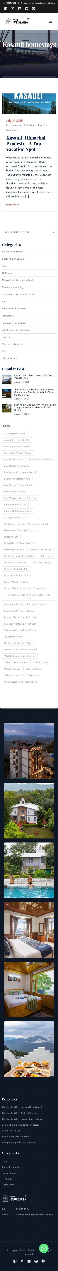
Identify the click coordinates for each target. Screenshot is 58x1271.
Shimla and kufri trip (12, 344)
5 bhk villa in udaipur (12, 251)
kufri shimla (8, 315)
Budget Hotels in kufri (15, 504)
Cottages (7, 273)
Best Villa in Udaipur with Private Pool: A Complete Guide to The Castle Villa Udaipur (35, 407)
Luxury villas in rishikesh (16, 581)
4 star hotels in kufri (14, 433)
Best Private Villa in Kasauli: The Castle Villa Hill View (34, 377)
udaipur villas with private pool (20, 649)
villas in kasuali (9, 358)
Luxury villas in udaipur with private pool (25, 588)
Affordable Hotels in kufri (17, 440)
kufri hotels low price (15, 562)
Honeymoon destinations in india (18, 294)
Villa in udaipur (42, 662)
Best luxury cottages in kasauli (20, 472)
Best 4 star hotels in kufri (17, 446)
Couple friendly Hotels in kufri (17, 280)
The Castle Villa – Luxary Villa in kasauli (22, 1107)
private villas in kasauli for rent (20, 617)
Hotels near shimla (14, 549)
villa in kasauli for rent (16, 662)
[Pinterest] (26, 8)
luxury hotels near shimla (17, 575)
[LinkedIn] (19, 8)
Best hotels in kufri (13, 459)
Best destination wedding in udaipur (20, 1124)
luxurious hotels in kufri (16, 568)
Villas (4, 351)
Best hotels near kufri (40, 459)
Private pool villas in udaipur (19, 610)
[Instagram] (33, 8)
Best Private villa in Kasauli (15, 1136)
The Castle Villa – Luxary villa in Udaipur (22, 1118)
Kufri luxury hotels (41, 562)
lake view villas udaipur (14, 322)
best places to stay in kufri (18, 485)
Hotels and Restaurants (14, 308)
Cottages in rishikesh (15, 517)
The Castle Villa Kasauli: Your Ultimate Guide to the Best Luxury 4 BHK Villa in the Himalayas (34, 392)
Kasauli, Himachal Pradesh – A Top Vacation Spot (25, 143)
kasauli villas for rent (41, 549)
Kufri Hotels (46, 556)
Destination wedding (12, 287)
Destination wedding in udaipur (20, 530)
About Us (6, 1161)
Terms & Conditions (12, 1166)
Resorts (6, 337)
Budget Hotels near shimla (18, 510)
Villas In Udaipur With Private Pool (21, 675)
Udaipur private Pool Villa (17, 643)
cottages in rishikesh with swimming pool (26, 523)
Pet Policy (7, 1178)
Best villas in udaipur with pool (20, 498)
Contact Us (8, 1184)
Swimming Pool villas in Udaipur (20, 630)
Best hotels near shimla (16, 465)
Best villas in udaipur (15, 491)
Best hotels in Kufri (11, 1130)
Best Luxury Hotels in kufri (17, 478)
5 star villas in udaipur (13, 258)
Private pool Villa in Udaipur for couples (25, 604)
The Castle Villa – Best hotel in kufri (20, 1112)
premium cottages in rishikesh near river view (28, 596)
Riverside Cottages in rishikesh (20, 623)
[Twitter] (12, 8)
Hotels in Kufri (11, 536)
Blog (40, 124)
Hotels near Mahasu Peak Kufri (20, 543)
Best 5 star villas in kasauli (18, 452)
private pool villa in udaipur (16, 329)
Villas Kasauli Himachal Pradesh (20, 681)
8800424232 (22, 1209)
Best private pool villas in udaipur (19, 1142)
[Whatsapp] (44, 1248)
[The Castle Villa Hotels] (17, 21)
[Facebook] (5, 8)
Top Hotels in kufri (13, 636)
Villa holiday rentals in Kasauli (19, 656)
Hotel (5, 301)
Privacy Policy (9, 1172)
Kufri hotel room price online (19, 556)
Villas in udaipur (34, 668)
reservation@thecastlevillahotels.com (34, 1214)
